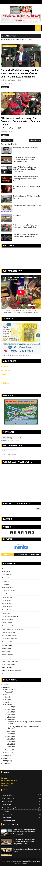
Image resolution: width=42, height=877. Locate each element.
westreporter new (8, 94)
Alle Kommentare (9, 455)
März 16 (10, 720)
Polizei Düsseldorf (8, 603)
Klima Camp (6, 594)
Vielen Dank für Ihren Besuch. (31, 861)
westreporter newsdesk (10, 661)
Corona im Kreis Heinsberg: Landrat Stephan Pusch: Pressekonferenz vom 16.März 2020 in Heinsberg (20, 73)
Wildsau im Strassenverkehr (11, 671)
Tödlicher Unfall (7, 645)
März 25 (10, 709)
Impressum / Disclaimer (9, 780)
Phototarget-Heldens (8, 379)
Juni (6, 697)
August (8, 692)
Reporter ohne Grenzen (10, 626)
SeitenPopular (21, 555)
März (7, 705)
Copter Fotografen (8, 578)
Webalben (5, 383)
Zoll (3, 674)
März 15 (10, 731)
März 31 (10, 707)
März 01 (10, 747)
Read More (5, 87)
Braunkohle (6, 571)
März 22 (10, 712)
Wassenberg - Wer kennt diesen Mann (25, 148)
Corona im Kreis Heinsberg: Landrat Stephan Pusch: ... (23, 723)
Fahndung (5, 581)
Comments (34, 555)
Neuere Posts (7, 140)
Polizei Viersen (7, 623)
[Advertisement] (19, 481)
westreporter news (8, 658)
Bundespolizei (6, 575)
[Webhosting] (21, 548)
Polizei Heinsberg (7, 610)
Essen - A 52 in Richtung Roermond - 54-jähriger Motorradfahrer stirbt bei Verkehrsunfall (26, 169)
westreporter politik (8, 664)
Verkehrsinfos (6, 648)
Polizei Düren (6, 600)
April (7, 702)
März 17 (10, 717)
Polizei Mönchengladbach (10, 616)
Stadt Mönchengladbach (10, 635)
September (9, 689)
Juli (6, 694)
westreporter (6, 651)
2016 (5, 763)
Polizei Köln (6, 613)
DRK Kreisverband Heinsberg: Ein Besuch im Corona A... (23, 727)
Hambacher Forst (7, 587)
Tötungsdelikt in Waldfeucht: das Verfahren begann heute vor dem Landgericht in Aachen (24, 159)
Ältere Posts (35, 140)
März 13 (10, 734)
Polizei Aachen (7, 597)
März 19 (10, 714)
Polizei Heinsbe (7, 607)
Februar (8, 750)
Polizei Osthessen (8, 619)
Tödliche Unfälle (7, 642)
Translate (17, 440)
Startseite (4, 778)
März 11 (10, 736)
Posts (5, 451)
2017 (5, 761)
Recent (7, 555)
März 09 (10, 739)
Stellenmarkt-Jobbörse (9, 639)
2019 (5, 756)
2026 (5, 685)
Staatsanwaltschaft (8, 632)
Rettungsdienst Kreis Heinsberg (12, 629)
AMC (3, 568)
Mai (6, 700)
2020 (5, 687)
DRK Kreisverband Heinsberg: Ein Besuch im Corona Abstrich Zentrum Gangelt (20, 121)
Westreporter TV (6, 786)
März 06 (10, 744)
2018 (5, 758)
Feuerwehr (5, 584)
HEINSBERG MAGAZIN (10, 46)
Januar (8, 752)
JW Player (4, 375)
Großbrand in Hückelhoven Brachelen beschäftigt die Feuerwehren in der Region (25, 179)
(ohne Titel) (17, 215)
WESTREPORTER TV (8, 667)
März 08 (10, 741)
